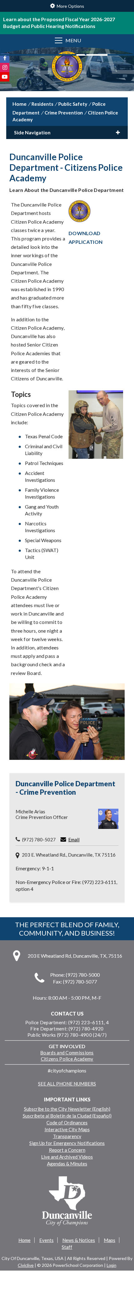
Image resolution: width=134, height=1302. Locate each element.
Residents (42, 104)
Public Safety (72, 104)
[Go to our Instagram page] (4, 67)
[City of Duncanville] (67, 67)
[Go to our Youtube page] (4, 76)
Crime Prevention (64, 112)
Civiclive (26, 1265)
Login (111, 1265)
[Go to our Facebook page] (4, 58)
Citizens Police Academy (67, 1059)
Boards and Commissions (67, 1052)
